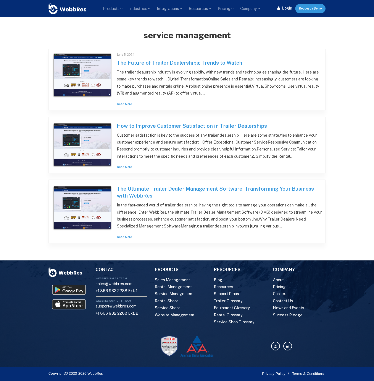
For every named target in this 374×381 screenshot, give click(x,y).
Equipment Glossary (232, 308)
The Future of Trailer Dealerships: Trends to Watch (179, 63)
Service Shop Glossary (234, 322)
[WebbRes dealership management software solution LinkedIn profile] (287, 346)
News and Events (288, 308)
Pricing (224, 8)
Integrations (168, 8)
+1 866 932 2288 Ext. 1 (116, 290)
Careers (280, 293)
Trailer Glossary (228, 301)
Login (286, 8)
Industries (138, 8)
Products (111, 8)
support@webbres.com (116, 306)
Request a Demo (310, 8)
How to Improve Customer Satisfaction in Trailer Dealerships (192, 126)
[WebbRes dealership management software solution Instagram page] (275, 346)
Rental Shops (167, 301)
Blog (218, 280)
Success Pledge (288, 315)
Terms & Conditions (308, 374)
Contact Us (283, 301)
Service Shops (168, 308)
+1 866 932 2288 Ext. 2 (117, 313)
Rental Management (173, 287)
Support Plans (226, 293)
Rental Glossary (228, 315)
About (278, 280)
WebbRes (95, 373)
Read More (124, 104)
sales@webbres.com (114, 283)
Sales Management (172, 280)
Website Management (175, 315)
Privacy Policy (273, 374)
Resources (198, 8)
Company (248, 8)
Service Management (174, 293)
